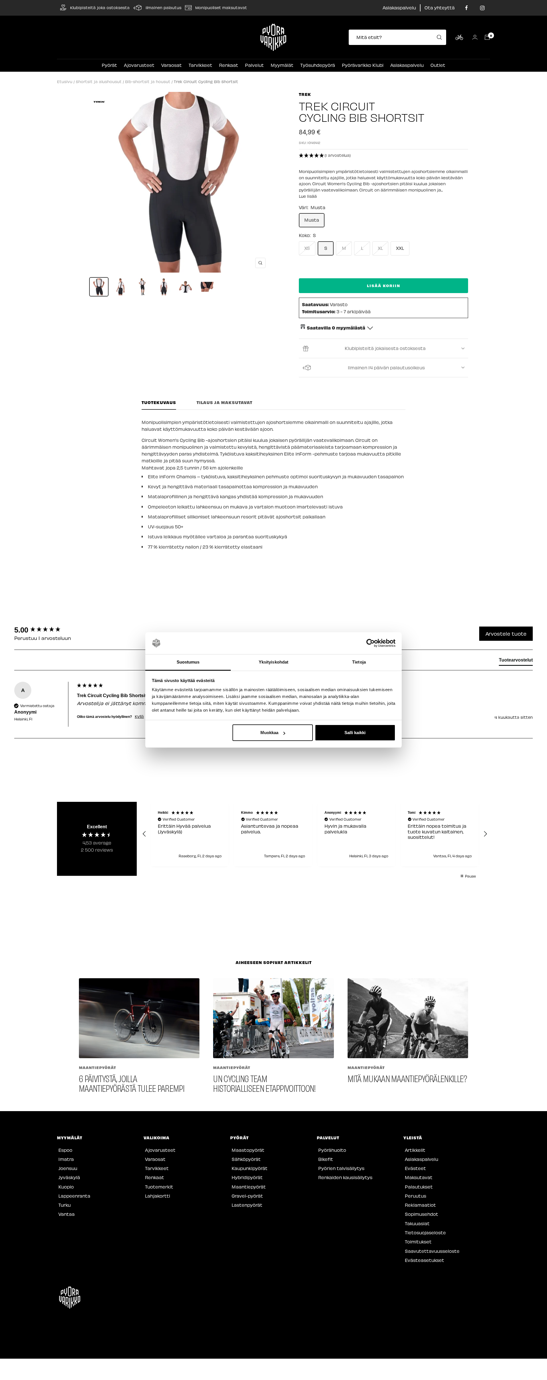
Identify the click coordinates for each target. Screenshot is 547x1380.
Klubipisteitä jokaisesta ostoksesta (385, 348)
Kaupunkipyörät (250, 1168)
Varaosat (171, 65)
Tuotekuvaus (159, 402)
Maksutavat (418, 1177)
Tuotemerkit (159, 1186)
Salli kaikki (355, 732)
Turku (64, 1205)
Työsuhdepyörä (317, 65)
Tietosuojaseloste (425, 1232)
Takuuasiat (417, 1223)
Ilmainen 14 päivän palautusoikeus (386, 367)
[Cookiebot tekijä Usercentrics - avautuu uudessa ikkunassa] (370, 643)
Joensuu (67, 1168)
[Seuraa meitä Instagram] (482, 8)
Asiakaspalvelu (399, 7)
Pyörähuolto (332, 1150)
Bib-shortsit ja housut (147, 81)
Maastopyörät (248, 1150)
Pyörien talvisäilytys (341, 1168)
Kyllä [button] (139, 716)
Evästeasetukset (424, 1260)
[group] (44, 630)
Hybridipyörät (247, 1177)
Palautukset (419, 1186)
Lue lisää (308, 196)
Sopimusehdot (421, 1214)
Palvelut (254, 65)
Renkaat (228, 65)
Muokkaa (269, 732)
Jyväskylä (69, 1177)
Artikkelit (415, 1150)
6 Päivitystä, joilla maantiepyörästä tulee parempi (131, 1083)
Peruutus (415, 1195)
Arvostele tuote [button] (505, 634)
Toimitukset (418, 1241)
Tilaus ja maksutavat (224, 402)
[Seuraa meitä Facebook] (466, 8)
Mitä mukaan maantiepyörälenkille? (407, 1078)
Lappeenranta (74, 1195)
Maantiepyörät (97, 1067)
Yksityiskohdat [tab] (273, 662)
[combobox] (399, 37)
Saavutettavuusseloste (432, 1251)
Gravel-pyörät (247, 1195)
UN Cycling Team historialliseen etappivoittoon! (264, 1083)
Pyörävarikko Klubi (362, 65)
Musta (311, 220)
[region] (315, 834)
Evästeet (415, 1168)
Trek (305, 94)
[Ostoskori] (487, 37)
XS (307, 248)
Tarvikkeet (200, 65)
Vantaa (66, 1214)
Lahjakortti (157, 1195)
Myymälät (282, 65)
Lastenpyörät (247, 1205)
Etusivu (64, 81)
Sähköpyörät (246, 1159)
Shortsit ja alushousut (99, 81)
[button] (383, 155)
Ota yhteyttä (439, 7)
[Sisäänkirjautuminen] (474, 37)
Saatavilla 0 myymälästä (336, 327)
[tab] (516, 661)
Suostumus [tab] (188, 662)
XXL (400, 248)
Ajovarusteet (139, 65)
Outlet (437, 65)
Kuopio (66, 1186)
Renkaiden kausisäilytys (345, 1177)
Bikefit (325, 1159)
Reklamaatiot (420, 1205)
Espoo (65, 1150)
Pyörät (109, 65)
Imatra (66, 1159)
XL (380, 248)
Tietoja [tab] (359, 662)
